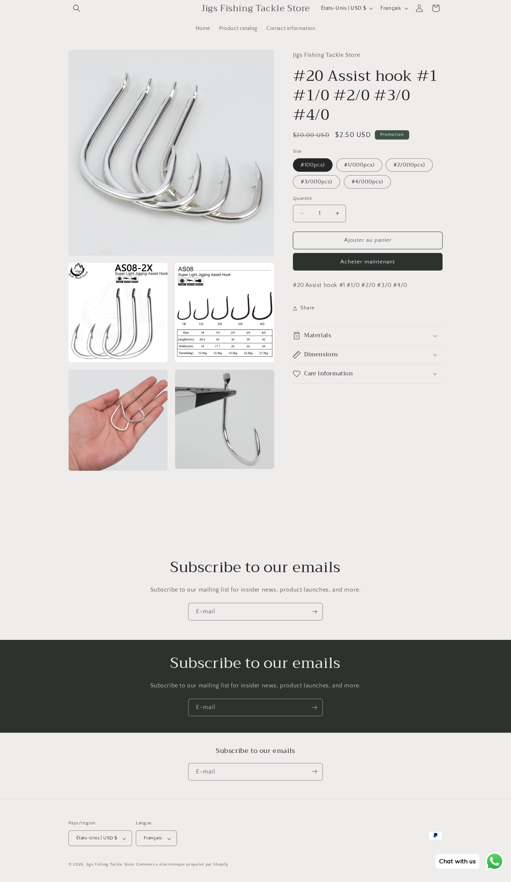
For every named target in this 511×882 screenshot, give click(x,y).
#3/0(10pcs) (316, 182)
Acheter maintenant (367, 262)
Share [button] (307, 308)
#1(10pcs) (313, 165)
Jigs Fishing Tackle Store (110, 865)
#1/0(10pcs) (359, 165)
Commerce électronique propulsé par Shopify (182, 865)
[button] (76, 8)
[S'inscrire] (314, 611)
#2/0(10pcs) (409, 165)
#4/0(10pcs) (367, 182)
